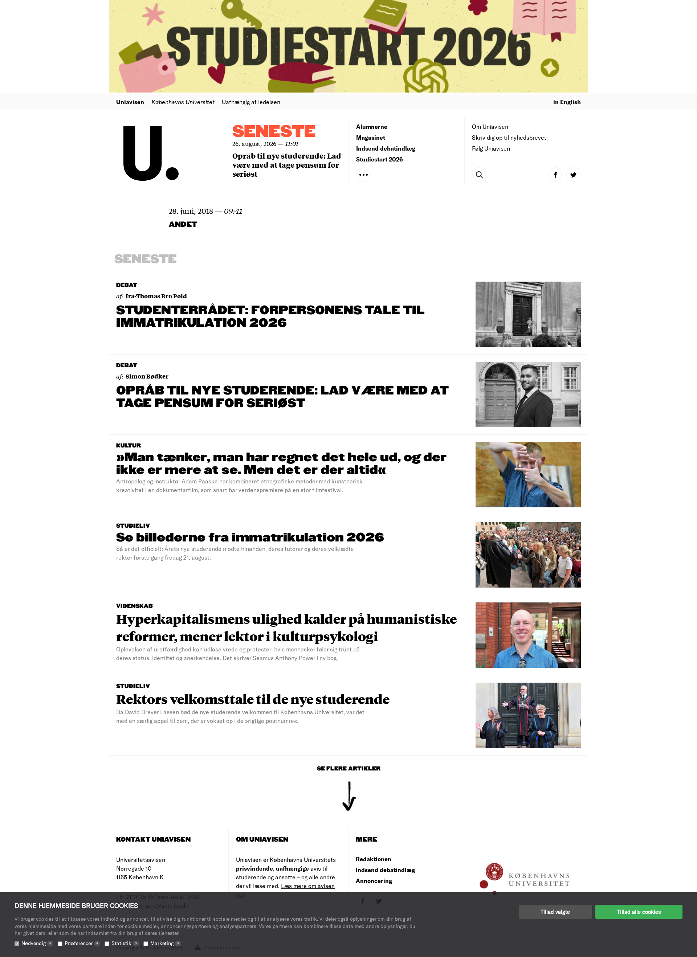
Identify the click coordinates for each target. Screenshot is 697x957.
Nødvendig (36, 943)
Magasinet (370, 137)
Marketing (164, 943)
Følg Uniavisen (491, 148)
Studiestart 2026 (379, 159)
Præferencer (81, 943)
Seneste (274, 132)
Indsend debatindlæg (385, 148)
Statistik (124, 943)
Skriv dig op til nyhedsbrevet (509, 137)
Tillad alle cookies (639, 911)
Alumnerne (371, 126)
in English (567, 101)
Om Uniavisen (490, 126)
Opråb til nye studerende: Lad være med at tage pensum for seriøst (286, 164)
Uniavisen (130, 101)
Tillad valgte (555, 911)
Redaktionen (373, 858)
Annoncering (374, 880)
